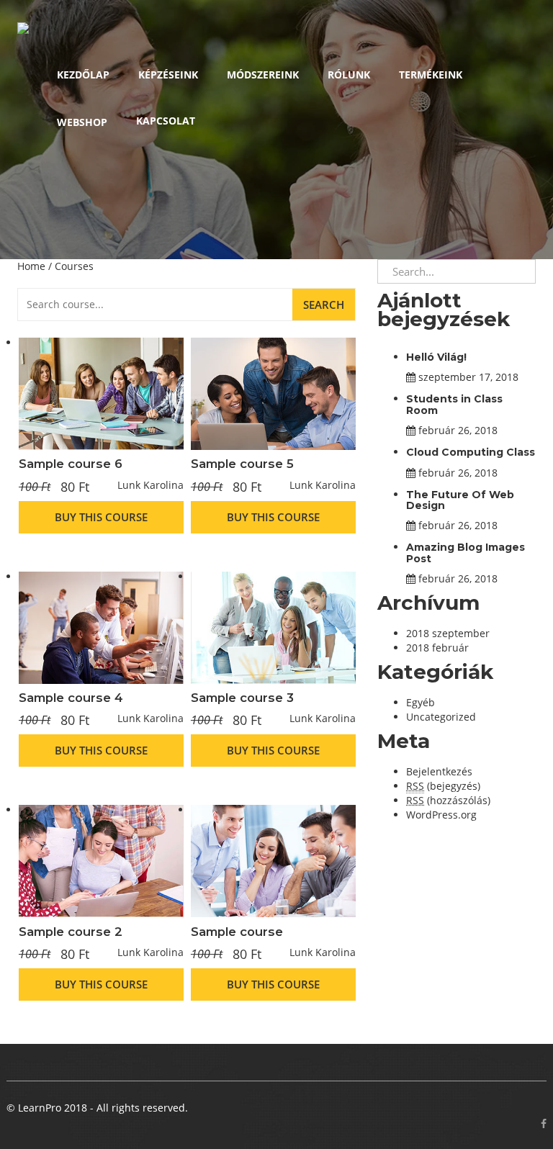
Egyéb (420, 702)
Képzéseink (168, 74)
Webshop (82, 122)
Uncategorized (441, 717)
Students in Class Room (454, 404)
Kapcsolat (165, 120)
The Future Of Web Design (460, 500)
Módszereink (263, 74)
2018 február (437, 647)
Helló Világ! (436, 357)
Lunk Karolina (150, 485)
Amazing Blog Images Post (465, 552)
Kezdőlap (83, 74)
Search (323, 304)
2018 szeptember (448, 633)
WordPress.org (441, 814)
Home (31, 266)
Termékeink (430, 74)
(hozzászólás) (448, 800)
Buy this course (101, 517)
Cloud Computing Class (470, 452)
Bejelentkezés (439, 771)
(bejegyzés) (443, 786)
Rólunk (349, 74)
